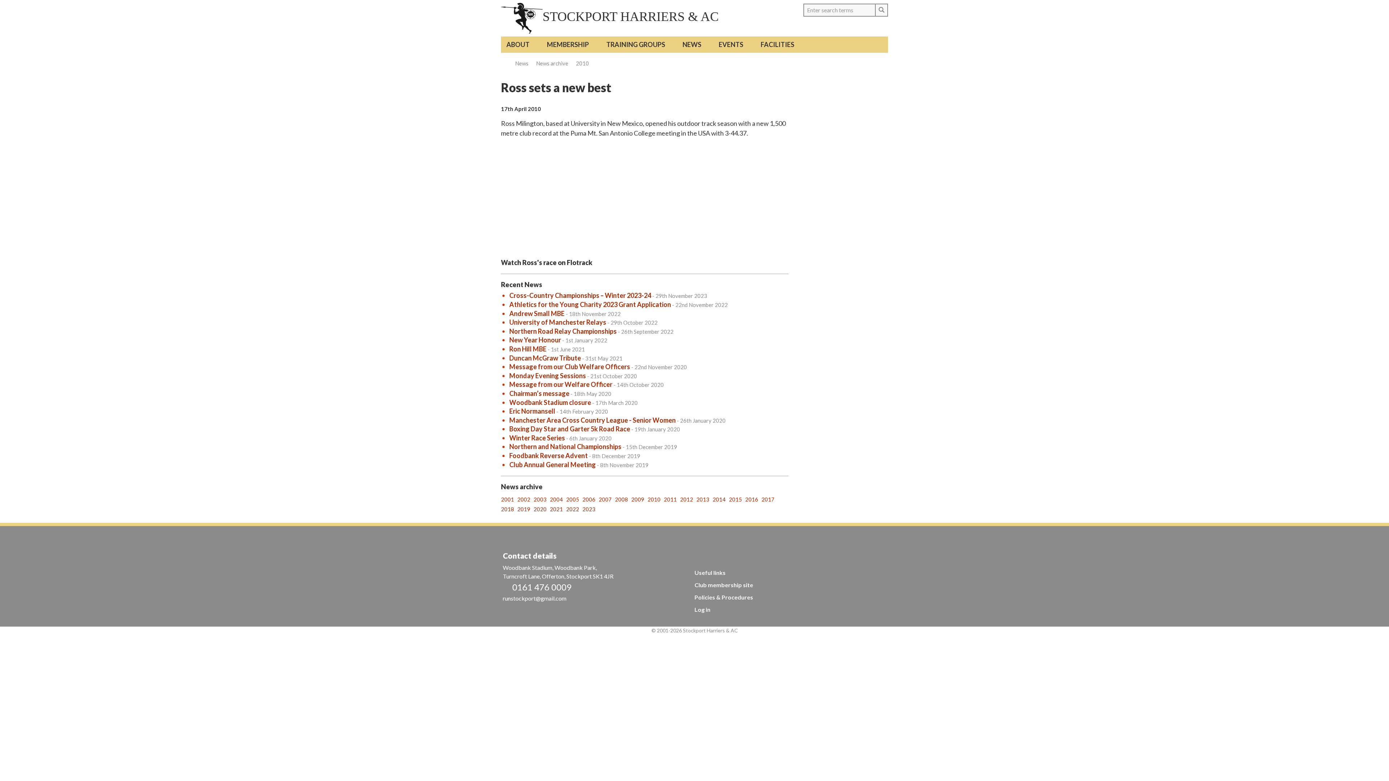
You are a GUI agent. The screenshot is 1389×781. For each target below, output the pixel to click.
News (692, 44)
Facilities (777, 44)
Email (881, 26)
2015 (735, 499)
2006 (588, 499)
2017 (767, 499)
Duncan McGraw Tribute (545, 358)
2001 (507, 499)
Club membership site (723, 584)
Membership (568, 44)
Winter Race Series (537, 438)
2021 (556, 509)
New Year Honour (535, 340)
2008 (621, 499)
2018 (507, 509)
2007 (605, 499)
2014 (719, 499)
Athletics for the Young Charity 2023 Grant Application (590, 304)
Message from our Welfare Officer (560, 384)
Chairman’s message (539, 393)
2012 (686, 499)
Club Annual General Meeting (552, 465)
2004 (556, 499)
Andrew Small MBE (537, 313)
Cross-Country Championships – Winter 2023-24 (580, 295)
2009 (637, 499)
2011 (670, 499)
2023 (588, 509)
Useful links (710, 572)
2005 (572, 499)
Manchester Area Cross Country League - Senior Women (592, 420)
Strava (868, 26)
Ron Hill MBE (528, 349)
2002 (523, 499)
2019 (523, 509)
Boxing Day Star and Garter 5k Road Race (569, 429)
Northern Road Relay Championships (563, 331)
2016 (751, 499)
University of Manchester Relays (557, 322)
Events (731, 44)
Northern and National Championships (565, 447)
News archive (552, 63)
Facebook (854, 26)
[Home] (522, 18)
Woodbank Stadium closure (550, 402)
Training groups (635, 44)
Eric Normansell (532, 411)
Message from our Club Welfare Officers (569, 367)
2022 (572, 509)
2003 (540, 499)
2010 (582, 63)
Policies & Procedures (723, 597)
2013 (702, 499)
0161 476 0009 (542, 587)
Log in (702, 609)
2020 (540, 509)
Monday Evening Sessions (547, 376)
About (518, 44)
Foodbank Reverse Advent (548, 456)
